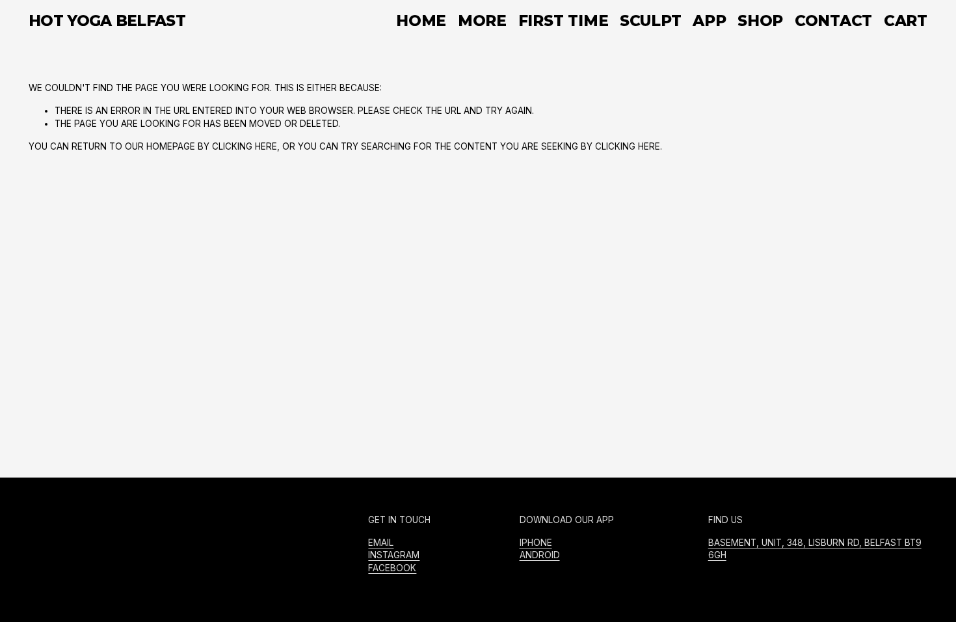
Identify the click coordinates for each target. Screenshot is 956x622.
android (540, 555)
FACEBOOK (392, 568)
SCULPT (651, 21)
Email (380, 542)
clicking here (244, 146)
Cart (905, 21)
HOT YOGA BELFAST (107, 21)
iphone (536, 542)
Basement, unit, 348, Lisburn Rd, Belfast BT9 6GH (815, 548)
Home (421, 21)
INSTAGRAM (393, 555)
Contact (833, 21)
